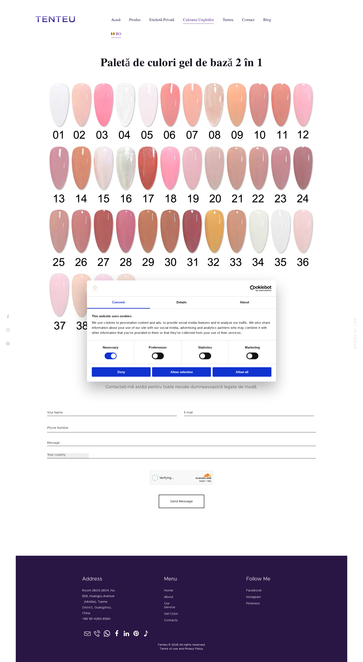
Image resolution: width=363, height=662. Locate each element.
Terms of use (169, 649)
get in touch (355, 334)
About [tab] (244, 302)
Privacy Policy (194, 649)
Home (168, 590)
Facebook (254, 590)
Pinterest (253, 603)
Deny (121, 372)
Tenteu (163, 645)
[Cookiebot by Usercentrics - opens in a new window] (253, 288)
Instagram (253, 597)
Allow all (242, 372)
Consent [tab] (118, 302)
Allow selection (181, 372)
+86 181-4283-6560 (96, 618)
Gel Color (171, 613)
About (168, 597)
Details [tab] (181, 302)
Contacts (171, 620)
